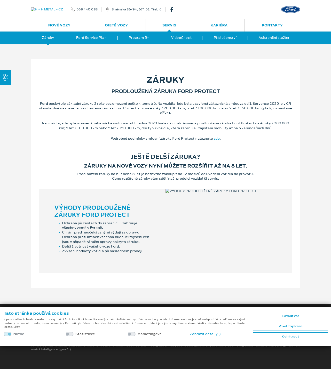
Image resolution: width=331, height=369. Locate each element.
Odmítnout (290, 336)
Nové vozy (59, 25)
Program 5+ (139, 37)
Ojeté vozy (116, 25)
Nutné (18, 334)
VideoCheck (181, 37)
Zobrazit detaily (204, 333)
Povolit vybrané (290, 326)
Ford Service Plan (91, 37)
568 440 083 (87, 9)
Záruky (48, 37)
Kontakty (272, 25)
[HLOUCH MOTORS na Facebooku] (173, 9)
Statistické (85, 334)
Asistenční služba (274, 37)
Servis (169, 25)
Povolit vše (290, 316)
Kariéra (219, 25)
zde (217, 138)
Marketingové (149, 334)
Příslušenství (225, 37)
